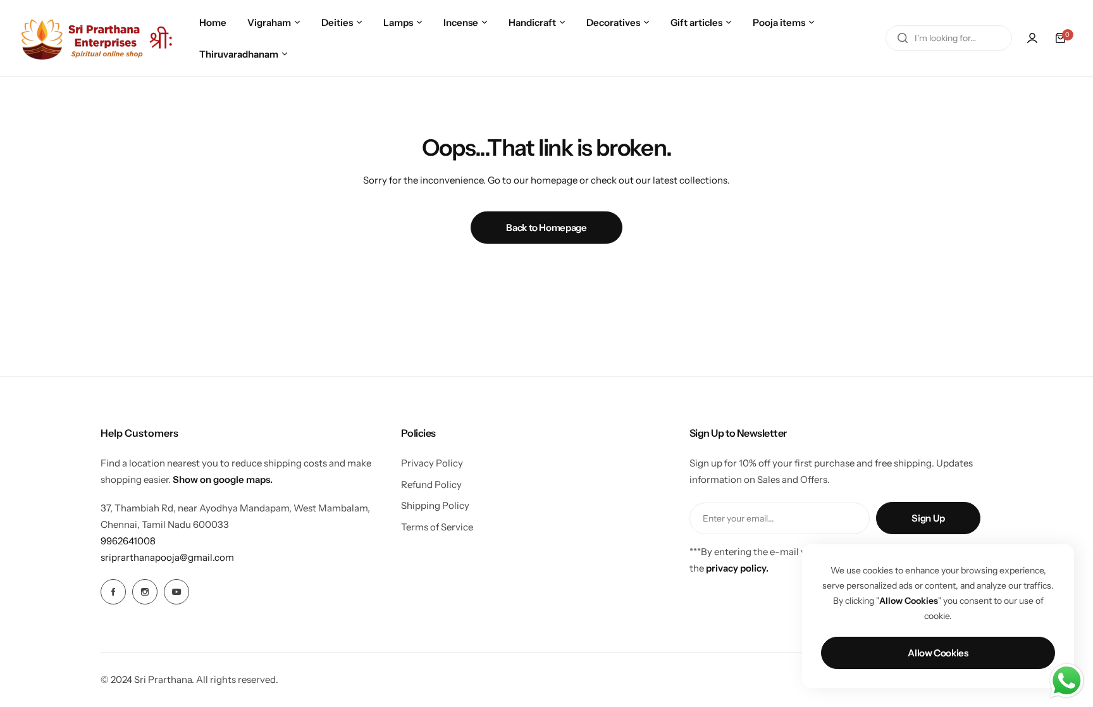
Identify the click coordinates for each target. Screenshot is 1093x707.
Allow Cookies (938, 653)
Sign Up (927, 518)
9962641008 (128, 541)
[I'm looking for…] (903, 38)
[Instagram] (144, 591)
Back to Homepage (546, 228)
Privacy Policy (432, 463)
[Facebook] (113, 591)
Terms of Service (437, 527)
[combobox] (949, 38)
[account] (1032, 38)
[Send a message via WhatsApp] (1067, 681)
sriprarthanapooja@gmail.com (167, 557)
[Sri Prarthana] (98, 37)
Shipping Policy (435, 505)
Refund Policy (431, 485)
